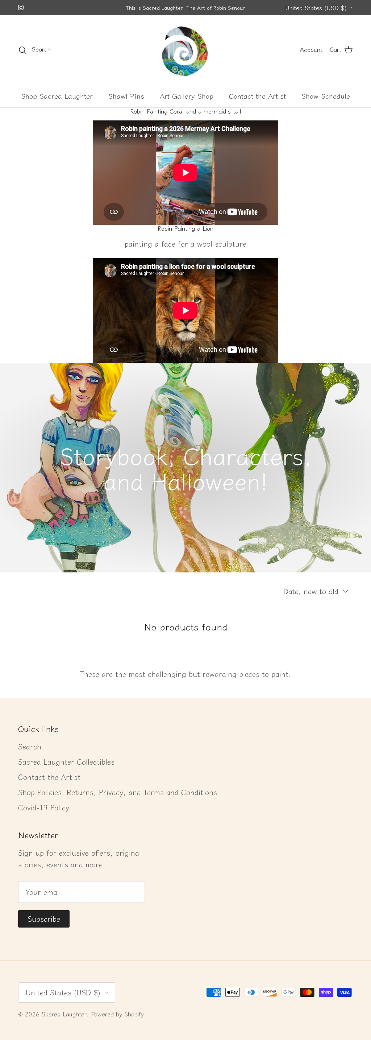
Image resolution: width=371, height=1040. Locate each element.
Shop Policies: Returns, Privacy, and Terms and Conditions (117, 792)
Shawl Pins (126, 95)
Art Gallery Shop (186, 95)
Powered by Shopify (117, 1014)
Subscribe (44, 918)
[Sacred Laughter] (185, 49)
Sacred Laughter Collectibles (66, 761)
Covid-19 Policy (43, 807)
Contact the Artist (257, 95)
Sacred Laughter (64, 1014)
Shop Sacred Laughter (57, 95)
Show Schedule (325, 95)
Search (29, 746)
